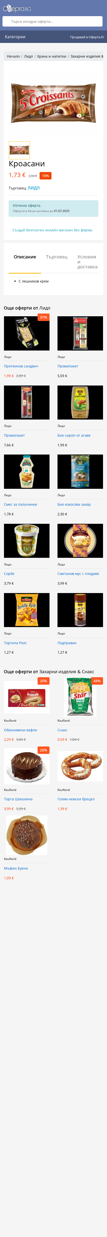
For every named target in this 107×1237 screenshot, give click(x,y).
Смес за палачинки (20, 504)
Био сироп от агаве (74, 435)
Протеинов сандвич (21, 366)
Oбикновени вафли (20, 730)
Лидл (28, 56)
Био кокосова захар (74, 504)
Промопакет (67, 366)
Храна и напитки (51, 56)
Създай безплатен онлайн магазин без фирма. (52, 230)
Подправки (66, 643)
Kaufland (10, 720)
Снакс (62, 730)
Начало (13, 56)
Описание (25, 257)
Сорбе (9, 574)
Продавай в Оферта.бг (87, 37)
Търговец (56, 257)
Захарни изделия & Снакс (66, 671)
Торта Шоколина (18, 799)
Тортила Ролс (15, 643)
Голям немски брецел (76, 799)
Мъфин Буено (16, 868)
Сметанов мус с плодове (78, 574)
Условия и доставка (87, 262)
